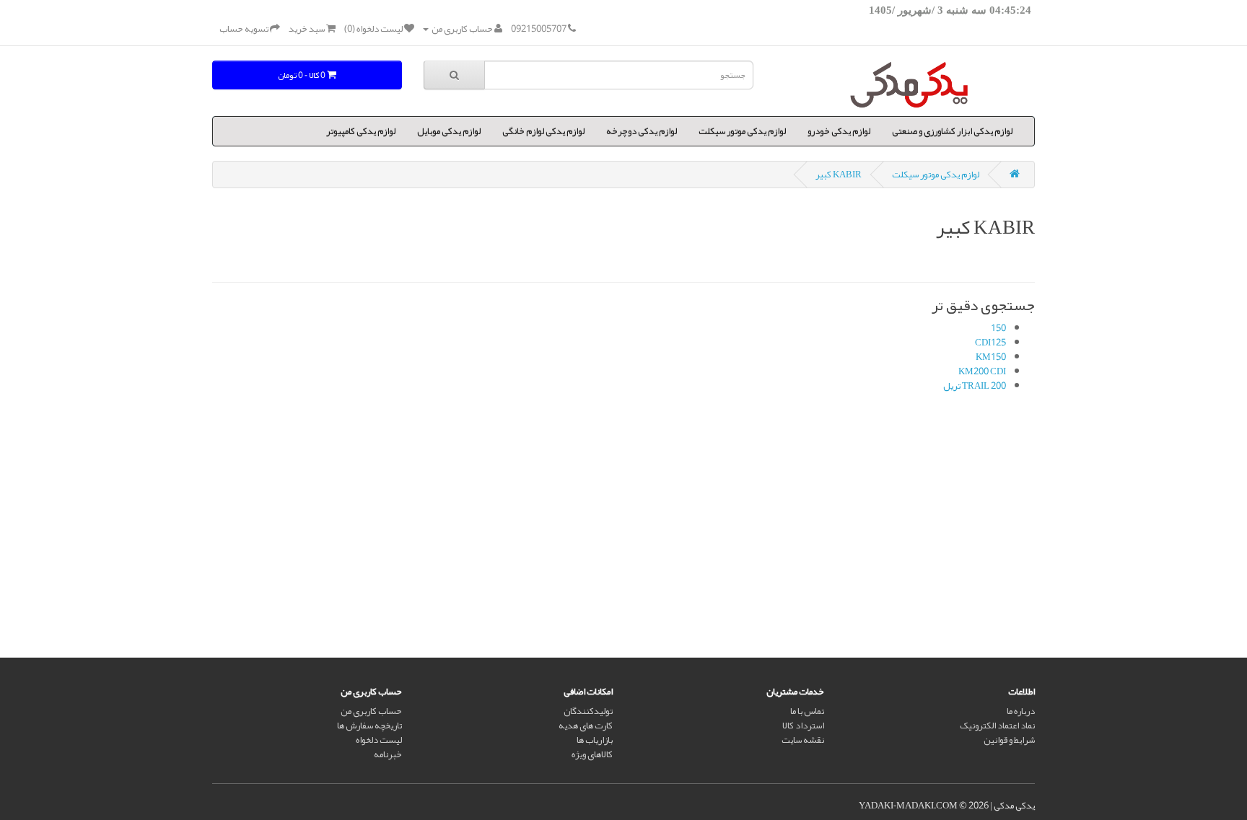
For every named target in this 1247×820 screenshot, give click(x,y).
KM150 (991, 357)
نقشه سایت (803, 740)
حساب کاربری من (371, 711)
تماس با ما (807, 711)
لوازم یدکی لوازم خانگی (543, 131)
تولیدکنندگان (588, 711)
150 (998, 328)
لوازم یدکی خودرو (839, 131)
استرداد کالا (803, 725)
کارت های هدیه (586, 725)
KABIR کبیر (838, 174)
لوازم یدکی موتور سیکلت (742, 131)
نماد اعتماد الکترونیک (997, 725)
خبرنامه (388, 754)
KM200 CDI (982, 371)
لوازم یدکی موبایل (449, 131)
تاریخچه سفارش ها (369, 725)
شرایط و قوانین (1009, 740)
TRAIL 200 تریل (974, 385)
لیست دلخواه (379, 740)
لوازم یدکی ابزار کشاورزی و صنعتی (952, 131)
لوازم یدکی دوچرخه (641, 131)
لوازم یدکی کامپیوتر (360, 131)
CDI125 (990, 342)
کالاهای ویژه (592, 754)
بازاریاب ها (595, 740)
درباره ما (1021, 711)
